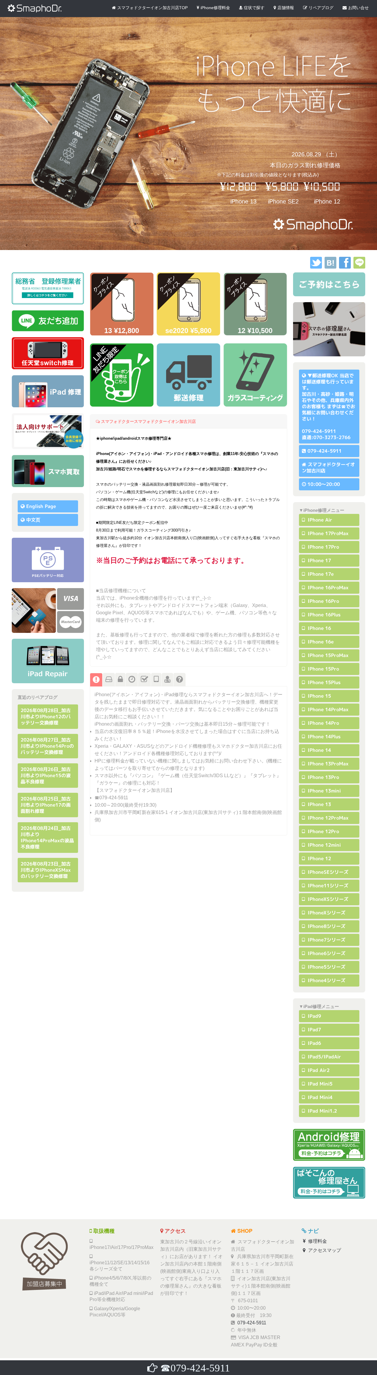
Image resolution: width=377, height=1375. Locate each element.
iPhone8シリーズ (325, 926)
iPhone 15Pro (322, 669)
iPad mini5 (319, 1084)
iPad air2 (318, 1070)
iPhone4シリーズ (325, 980)
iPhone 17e (320, 574)
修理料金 (317, 1241)
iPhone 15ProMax (327, 655)
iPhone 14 (318, 750)
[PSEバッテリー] (48, 560)
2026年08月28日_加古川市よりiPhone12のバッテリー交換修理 (46, 716)
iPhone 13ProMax (327, 763)
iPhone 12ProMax (327, 818)
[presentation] (96, 679)
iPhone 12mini (323, 845)
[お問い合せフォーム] (329, 284)
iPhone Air (319, 520)
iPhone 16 (318, 628)
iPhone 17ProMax (327, 533)
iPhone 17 (318, 560)
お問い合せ (358, 7)
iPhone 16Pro (322, 601)
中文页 (33, 520)
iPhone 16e (320, 641)
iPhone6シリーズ (325, 953)
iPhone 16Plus (323, 614)
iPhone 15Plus (323, 682)
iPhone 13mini (323, 790)
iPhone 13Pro (322, 777)
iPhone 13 (318, 804)
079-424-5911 (324, 451)
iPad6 (313, 1043)
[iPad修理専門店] (48, 661)
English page (41, 506)
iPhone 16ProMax (327, 587)
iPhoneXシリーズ (325, 912)
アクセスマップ (324, 1250)
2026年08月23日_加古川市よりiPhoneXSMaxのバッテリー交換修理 (46, 870)
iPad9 (313, 1016)
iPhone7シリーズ (325, 939)
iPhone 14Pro (322, 723)
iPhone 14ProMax (327, 709)
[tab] (96, 679)
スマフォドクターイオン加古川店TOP (152, 7)
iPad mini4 (319, 1097)
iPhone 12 (318, 858)
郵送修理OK (325, 375)
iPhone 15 (318, 696)
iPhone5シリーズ (325, 967)
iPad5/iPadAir (323, 1056)
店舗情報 (285, 7)
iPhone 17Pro (322, 547)
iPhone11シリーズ (327, 885)
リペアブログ (321, 7)
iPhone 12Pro (322, 831)
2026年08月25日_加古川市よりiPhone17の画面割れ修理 (46, 804)
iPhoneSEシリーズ (327, 872)
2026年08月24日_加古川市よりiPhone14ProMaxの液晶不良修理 (47, 837)
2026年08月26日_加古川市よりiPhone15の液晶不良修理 (46, 775)
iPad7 (313, 1029)
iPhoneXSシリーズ (327, 899)
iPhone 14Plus (323, 736)
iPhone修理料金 (215, 7)
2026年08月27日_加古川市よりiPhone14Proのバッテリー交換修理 (47, 746)
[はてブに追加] (330, 266)
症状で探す (254, 7)
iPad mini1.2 (321, 1111)
